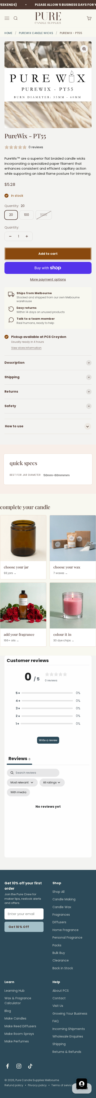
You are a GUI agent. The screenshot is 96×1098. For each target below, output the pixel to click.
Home (8, 33)
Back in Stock (62, 968)
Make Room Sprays (19, 1034)
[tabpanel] (48, 812)
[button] (48, 693)
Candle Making (63, 899)
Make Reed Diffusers (20, 1026)
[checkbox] (18, 792)
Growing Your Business (69, 1013)
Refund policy (13, 1085)
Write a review (48, 740)
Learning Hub (14, 990)
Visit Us (57, 1006)
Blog (7, 1011)
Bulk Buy (58, 953)
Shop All (58, 891)
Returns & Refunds (66, 1052)
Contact (59, 998)
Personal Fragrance (67, 937)
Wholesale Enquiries (67, 1036)
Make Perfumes (16, 1041)
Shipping (59, 1044)
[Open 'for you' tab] (81, 1083)
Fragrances (61, 914)
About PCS (60, 990)
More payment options (48, 279)
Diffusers (59, 922)
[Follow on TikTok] (30, 1066)
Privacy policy (37, 1085)
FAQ (55, 1021)
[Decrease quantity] (10, 236)
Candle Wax (61, 907)
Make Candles (15, 1018)
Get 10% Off (18, 927)
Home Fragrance (65, 930)
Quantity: (11, 227)
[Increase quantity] (26, 236)
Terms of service (62, 1085)
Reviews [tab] (19, 758)
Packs (56, 945)
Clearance (60, 960)
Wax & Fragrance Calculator (17, 1000)
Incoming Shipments (68, 1029)
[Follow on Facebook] (7, 1066)
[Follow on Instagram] (19, 1066)
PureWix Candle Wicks (36, 33)
